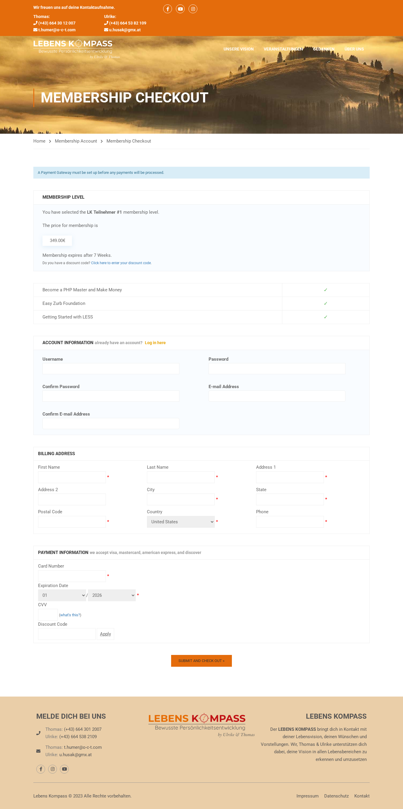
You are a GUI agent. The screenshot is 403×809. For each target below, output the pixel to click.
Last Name (157, 467)
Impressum (307, 796)
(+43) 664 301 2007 (82, 729)
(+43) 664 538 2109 (78, 736)
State (261, 489)
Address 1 (266, 467)
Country (154, 511)
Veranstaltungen (283, 49)
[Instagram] (52, 769)
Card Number (51, 566)
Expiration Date (53, 585)
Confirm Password (60, 386)
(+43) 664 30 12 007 (57, 23)
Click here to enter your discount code (121, 263)
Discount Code (52, 624)
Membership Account (76, 141)
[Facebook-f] (40, 769)
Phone (262, 511)
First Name (49, 467)
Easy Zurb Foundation (63, 303)
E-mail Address (224, 386)
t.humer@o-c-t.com (57, 29)
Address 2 (48, 489)
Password (218, 359)
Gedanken (324, 49)
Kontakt (362, 796)
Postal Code (50, 511)
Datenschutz (336, 796)
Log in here (155, 342)
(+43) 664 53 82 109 (127, 23)
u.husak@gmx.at (125, 29)
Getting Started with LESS (67, 317)
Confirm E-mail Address (66, 414)
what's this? (70, 615)
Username (52, 359)
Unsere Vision (239, 49)
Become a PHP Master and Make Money (82, 289)
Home (39, 141)
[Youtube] (64, 769)
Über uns (354, 49)
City (151, 489)
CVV (42, 604)
